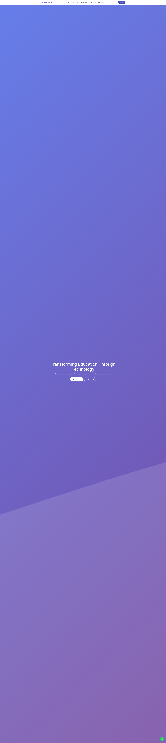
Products (72, 2)
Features (78, 2)
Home (67, 2)
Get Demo (121, 2)
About (82, 2)
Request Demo (90, 379)
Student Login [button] (101, 2)
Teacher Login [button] (93, 2)
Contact (87, 2)
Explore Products (76, 379)
